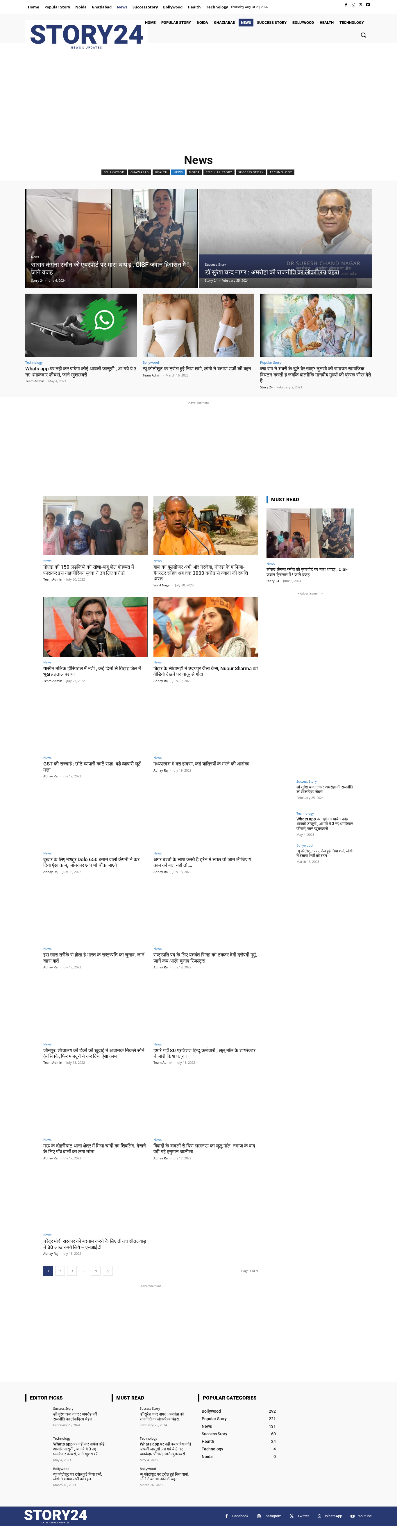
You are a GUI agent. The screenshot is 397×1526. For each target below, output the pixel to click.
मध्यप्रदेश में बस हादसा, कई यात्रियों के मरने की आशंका (201, 764)
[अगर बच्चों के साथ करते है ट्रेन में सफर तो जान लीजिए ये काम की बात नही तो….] (205, 818)
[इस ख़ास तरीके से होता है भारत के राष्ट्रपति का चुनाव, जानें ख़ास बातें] (95, 913)
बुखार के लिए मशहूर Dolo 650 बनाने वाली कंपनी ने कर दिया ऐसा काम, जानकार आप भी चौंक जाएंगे (91, 862)
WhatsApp (333, 1516)
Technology (281, 172)
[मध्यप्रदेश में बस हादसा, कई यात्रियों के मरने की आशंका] (205, 722)
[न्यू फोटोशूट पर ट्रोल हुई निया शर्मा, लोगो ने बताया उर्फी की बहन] (198, 325)
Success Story (251, 172)
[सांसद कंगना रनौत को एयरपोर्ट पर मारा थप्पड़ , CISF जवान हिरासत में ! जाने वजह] (111, 238)
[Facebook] (346, 4)
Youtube (365, 1516)
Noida (194, 172)
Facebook (240, 1516)
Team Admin (34, 381)
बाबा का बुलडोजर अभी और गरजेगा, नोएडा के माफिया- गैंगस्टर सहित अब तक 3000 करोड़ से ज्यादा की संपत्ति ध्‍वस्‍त (200, 573)
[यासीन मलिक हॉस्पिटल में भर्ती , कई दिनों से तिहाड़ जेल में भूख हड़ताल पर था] (95, 627)
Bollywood (114, 172)
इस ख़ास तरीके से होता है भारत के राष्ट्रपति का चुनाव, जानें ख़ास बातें (93, 957)
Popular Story (219, 172)
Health (161, 172)
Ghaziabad (139, 172)
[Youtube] (368, 4)
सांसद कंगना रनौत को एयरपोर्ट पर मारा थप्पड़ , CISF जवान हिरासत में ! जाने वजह (307, 572)
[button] (363, 34)
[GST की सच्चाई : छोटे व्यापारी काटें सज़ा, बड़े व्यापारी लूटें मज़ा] (95, 722)
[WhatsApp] (319, 1516)
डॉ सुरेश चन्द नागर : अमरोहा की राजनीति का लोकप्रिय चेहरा (75, 1416)
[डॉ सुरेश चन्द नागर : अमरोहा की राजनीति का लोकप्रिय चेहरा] (285, 238)
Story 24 (266, 387)
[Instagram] (353, 4)
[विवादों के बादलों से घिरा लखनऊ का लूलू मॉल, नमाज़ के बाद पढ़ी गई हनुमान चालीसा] (205, 1104)
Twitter (303, 1516)
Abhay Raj (161, 681)
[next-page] (108, 1271)
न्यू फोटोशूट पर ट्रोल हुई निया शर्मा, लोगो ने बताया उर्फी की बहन (197, 369)
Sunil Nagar (162, 585)
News (178, 172)
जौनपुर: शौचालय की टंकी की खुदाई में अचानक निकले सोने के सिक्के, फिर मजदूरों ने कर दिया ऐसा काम (93, 1053)
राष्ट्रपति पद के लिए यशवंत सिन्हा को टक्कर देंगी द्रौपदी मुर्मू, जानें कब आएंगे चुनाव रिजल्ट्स (205, 957)
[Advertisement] (198, 101)
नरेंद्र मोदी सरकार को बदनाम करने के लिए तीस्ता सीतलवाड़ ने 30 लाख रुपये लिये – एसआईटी (94, 1244)
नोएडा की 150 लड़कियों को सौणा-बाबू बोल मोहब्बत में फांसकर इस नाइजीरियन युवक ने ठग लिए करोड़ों (88, 570)
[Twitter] (360, 4)
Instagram (272, 1516)
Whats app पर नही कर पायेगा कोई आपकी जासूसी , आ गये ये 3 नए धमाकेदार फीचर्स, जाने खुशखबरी (81, 371)
